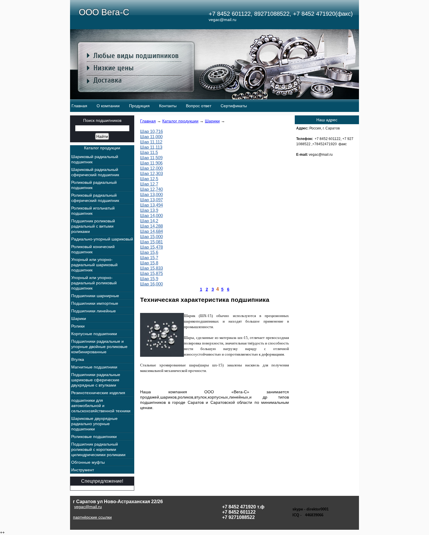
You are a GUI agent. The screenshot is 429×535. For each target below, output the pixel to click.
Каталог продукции (180, 121)
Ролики (78, 326)
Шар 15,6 (149, 252)
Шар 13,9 (149, 210)
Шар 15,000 (151, 236)
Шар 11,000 (151, 136)
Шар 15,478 (151, 247)
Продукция (139, 105)
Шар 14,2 (149, 220)
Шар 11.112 (151, 141)
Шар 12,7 (149, 183)
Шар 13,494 (151, 204)
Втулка (77, 359)
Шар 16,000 (151, 283)
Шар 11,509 (151, 157)
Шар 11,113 (151, 147)
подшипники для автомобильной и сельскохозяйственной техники (100, 405)
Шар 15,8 (149, 262)
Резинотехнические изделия (98, 392)
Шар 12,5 (149, 178)
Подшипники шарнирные (95, 295)
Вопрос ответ (198, 105)
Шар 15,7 (149, 257)
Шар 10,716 (151, 131)
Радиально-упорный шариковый (102, 239)
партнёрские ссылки (92, 517)
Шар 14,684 (151, 231)
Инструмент (82, 470)
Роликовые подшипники (94, 436)
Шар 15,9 (149, 278)
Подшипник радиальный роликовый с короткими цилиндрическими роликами (98, 449)
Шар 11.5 (149, 152)
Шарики (212, 121)
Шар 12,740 (151, 189)
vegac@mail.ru (88, 506)
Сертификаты (234, 105)
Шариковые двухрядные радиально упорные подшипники (94, 423)
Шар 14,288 (151, 226)
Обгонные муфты (88, 462)
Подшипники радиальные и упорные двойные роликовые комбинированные (99, 346)
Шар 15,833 (151, 268)
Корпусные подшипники (94, 333)
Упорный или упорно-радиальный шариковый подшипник (94, 264)
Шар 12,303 (151, 173)
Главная (79, 105)
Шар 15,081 (151, 241)
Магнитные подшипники (94, 367)
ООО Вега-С (104, 12)
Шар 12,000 (151, 168)
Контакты (168, 105)
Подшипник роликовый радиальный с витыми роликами (93, 226)
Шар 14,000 (151, 215)
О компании (108, 105)
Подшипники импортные (94, 303)
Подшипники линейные (93, 311)
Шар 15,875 (151, 273)
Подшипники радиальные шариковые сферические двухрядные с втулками (95, 379)
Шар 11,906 (151, 162)
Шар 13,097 (151, 199)
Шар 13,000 (151, 194)
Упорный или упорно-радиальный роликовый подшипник (94, 282)
